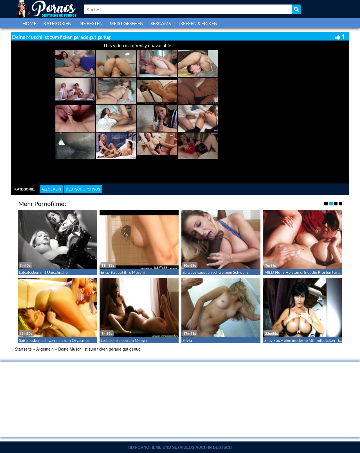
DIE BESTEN (90, 23)
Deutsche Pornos (83, 189)
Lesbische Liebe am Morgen (124, 340)
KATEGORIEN (57, 23)
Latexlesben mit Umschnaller (44, 272)
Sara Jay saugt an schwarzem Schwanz (215, 272)
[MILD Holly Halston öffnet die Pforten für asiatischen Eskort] (302, 239)
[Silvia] (220, 307)
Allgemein (51, 189)
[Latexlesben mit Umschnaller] (57, 239)
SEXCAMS (160, 23)
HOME (29, 23)
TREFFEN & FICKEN (197, 23)
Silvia (187, 340)
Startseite (23, 349)
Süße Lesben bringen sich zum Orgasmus (54, 340)
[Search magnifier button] (296, 9)
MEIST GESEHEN (126, 23)
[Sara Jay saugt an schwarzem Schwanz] (220, 239)
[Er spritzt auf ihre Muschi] (139, 239)
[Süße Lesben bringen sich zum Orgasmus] (57, 307)
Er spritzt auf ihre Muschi (123, 272)
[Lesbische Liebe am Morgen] (139, 307)
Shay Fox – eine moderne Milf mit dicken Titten (305, 340)
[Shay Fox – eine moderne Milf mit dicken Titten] (302, 307)
